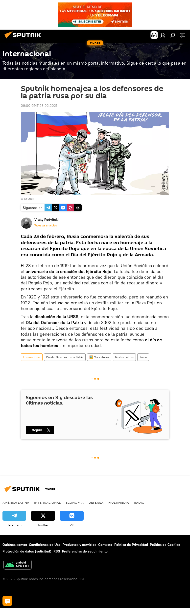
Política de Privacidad (131, 544)
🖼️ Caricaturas (99, 357)
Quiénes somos (14, 544)
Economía (75, 502)
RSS (56, 551)
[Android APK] (17, 565)
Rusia (143, 357)
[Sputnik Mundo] (24, 39)
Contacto (105, 544)
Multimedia (118, 502)
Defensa (96, 502)
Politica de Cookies (165, 544)
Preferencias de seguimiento (85, 551)
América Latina (15, 502)
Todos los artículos (45, 225)
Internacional (31, 357)
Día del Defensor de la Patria (64, 357)
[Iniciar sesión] (163, 35)
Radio (139, 502)
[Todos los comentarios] (7, 601)
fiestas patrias (124, 357)
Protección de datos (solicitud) (26, 551)
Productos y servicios (79, 544)
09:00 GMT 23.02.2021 (39, 105)
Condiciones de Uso (45, 544)
